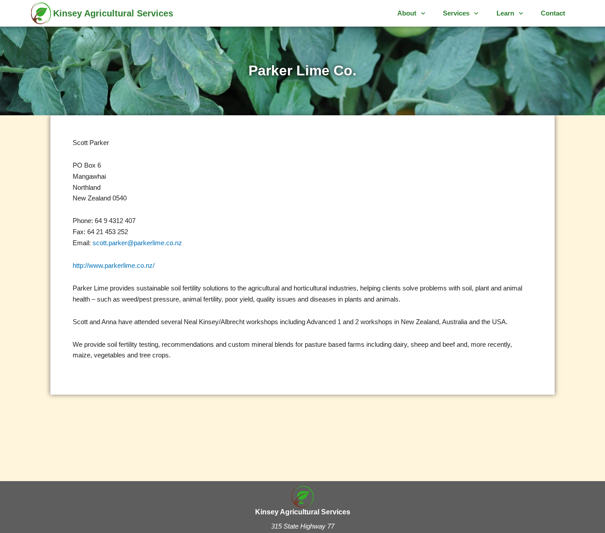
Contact (553, 13)
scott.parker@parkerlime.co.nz (136, 243)
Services (456, 13)
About (406, 13)
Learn (505, 13)
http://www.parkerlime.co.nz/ (114, 265)
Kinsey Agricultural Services (113, 13)
